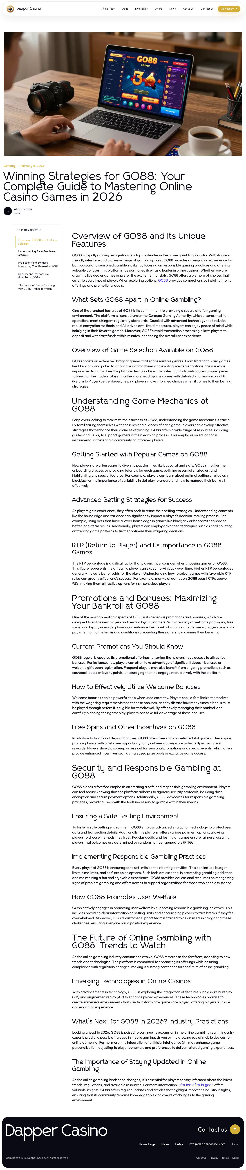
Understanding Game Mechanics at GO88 (37, 253)
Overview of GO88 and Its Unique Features (38, 242)
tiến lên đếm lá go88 (196, 1085)
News (165, 1144)
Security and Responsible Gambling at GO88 (33, 275)
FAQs (179, 1144)
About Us (201, 1157)
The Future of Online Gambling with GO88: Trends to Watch (36, 287)
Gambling (10, 165)
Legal (235, 1157)
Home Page (147, 1144)
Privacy (214, 1157)
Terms (225, 1157)
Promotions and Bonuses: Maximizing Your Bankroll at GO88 (38, 264)
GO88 (163, 280)
